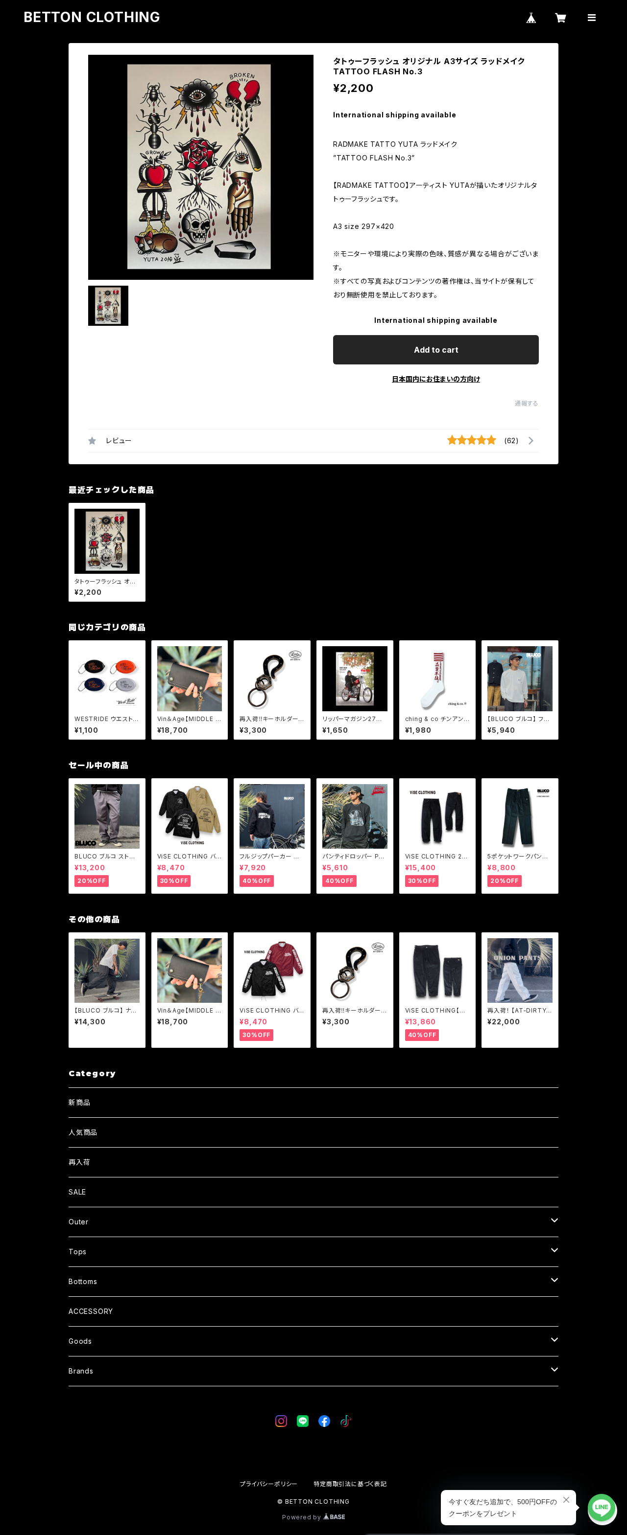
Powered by (302, 1517)
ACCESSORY (91, 1311)
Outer (79, 1222)
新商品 (79, 1102)
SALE (77, 1192)
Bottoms (83, 1281)
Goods (80, 1341)
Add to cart (436, 350)
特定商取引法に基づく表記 (350, 1484)
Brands (81, 1371)
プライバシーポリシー (269, 1484)
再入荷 (79, 1162)
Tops (78, 1251)
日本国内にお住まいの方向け (436, 379)
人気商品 (83, 1132)
